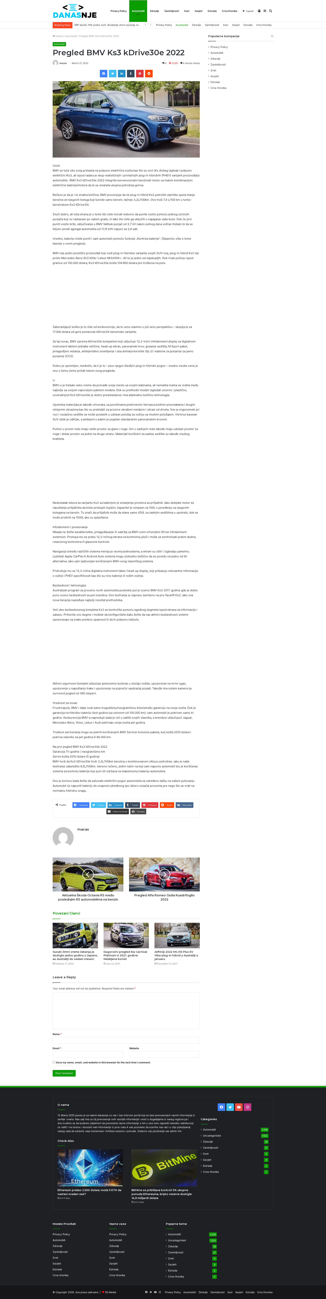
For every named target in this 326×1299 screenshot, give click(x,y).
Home (59, 36)
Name (57, 1034)
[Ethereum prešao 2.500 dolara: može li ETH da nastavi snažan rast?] (90, 1167)
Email (57, 1048)
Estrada (212, 10)
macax (63, 63)
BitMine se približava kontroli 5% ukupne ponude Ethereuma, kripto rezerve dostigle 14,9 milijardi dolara (161, 1194)
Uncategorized (212, 1135)
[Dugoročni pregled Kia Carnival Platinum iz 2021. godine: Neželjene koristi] (126, 935)
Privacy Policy (119, 10)
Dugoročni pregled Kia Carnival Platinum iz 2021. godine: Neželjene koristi (125, 955)
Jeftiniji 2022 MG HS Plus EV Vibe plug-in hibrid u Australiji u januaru (176, 955)
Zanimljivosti (171, 10)
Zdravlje (154, 10)
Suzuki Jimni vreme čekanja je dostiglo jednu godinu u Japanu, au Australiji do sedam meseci (75, 955)
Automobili (138, 10)
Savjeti (198, 10)
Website (134, 1048)
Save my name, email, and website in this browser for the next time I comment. (103, 1062)
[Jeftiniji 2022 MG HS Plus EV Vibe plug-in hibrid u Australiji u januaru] (177, 935)
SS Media (110, 1292)
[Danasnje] (75, 11)
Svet (186, 10)
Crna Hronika (229, 10)
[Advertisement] (126, 296)
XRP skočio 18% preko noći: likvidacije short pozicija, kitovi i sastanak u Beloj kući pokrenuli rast (130, 24)
